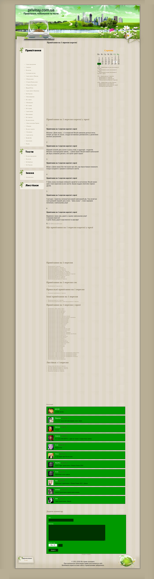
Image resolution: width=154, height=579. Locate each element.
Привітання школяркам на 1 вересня (57, 270)
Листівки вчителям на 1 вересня (56, 369)
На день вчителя (30, 120)
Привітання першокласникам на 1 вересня (58, 271)
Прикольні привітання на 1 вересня (57, 293)
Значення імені (29, 177)
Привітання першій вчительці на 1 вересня (58, 275)
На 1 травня (29, 105)
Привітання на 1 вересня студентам (57, 324)
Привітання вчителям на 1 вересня (56, 276)
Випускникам (29, 114)
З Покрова (28, 126)
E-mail (26, 560)
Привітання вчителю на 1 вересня (56, 277)
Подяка (28, 143)
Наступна (54, 223)
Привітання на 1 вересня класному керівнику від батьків (62, 333)
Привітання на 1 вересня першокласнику (58, 319)
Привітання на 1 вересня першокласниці (58, 321)
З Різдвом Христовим (31, 85)
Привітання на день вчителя (106, 83)
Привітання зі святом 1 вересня (56, 267)
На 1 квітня (29, 99)
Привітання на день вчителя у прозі (108, 85)
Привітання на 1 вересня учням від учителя (59, 316)
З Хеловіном (29, 132)
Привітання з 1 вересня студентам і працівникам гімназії (62, 355)
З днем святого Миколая (32, 76)
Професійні (29, 138)
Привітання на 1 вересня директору (57, 335)
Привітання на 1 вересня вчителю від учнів (59, 330)
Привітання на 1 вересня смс (106, 78)
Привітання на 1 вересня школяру (56, 312)
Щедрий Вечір (29, 87)
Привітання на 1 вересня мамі (55, 347)
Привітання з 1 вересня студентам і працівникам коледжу (62, 354)
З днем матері (29, 111)
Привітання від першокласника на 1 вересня (59, 272)
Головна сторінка (86, 554)
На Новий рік (29, 162)
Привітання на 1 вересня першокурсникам (58, 342)
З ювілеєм (28, 67)
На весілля (28, 70)
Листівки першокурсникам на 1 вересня (58, 368)
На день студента (30, 129)
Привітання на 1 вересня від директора (58, 336)
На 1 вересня (29, 117)
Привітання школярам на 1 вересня (56, 268)
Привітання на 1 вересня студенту (56, 326)
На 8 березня (29, 93)
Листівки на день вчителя (105, 86)
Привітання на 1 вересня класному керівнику (59, 332)
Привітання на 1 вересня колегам (56, 345)
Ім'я (49, 517)
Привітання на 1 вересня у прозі (56, 309)
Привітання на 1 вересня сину (55, 348)
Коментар (51, 523)
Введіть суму (52, 542)
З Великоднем (29, 102)
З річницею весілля (30, 73)
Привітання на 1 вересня (105, 77)
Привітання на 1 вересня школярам (56, 311)
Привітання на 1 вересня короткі (56, 357)
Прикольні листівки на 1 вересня (56, 371)
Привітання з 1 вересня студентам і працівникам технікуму (63, 356)
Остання (60, 223)
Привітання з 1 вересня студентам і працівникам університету (63, 352)
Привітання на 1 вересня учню (55, 314)
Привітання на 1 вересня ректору (56, 338)
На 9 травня (29, 108)
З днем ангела (29, 135)
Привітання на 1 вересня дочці (55, 350)
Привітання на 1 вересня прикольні (57, 359)
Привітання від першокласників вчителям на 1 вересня (61, 273)
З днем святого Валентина (32, 90)
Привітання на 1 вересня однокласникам (58, 322)
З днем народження (31, 64)
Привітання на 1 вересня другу (56, 351)
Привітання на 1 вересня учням (56, 313)
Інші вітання (29, 140)
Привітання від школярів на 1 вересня (57, 278)
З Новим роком (30, 79)
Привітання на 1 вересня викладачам (57, 340)
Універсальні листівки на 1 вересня (108, 80)
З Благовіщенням (30, 96)
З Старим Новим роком (32, 82)
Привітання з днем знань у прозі (56, 308)
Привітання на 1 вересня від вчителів (57, 331)
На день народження (31, 156)
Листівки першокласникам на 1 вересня (58, 367)
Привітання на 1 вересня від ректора (57, 337)
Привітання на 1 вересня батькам (56, 346)
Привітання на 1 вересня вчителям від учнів (59, 328)
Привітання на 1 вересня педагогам (57, 343)
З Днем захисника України (32, 123)
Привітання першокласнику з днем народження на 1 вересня (63, 301)
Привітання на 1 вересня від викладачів (58, 341)
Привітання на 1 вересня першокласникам (58, 318)
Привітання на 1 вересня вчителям (56, 327)
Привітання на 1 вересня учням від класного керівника (62, 317)
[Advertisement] (31, 58)
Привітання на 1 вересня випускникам (57, 323)
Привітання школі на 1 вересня (55, 300)
